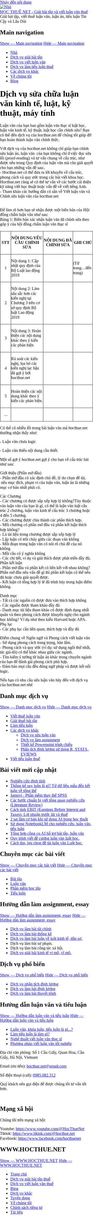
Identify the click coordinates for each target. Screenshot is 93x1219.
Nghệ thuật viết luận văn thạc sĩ (36, 1039)
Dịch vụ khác (21, 1193)
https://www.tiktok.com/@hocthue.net (44, 1133)
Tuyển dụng (20, 1198)
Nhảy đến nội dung (16, 2)
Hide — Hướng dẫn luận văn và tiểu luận (41, 1017)
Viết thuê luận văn (25, 716)
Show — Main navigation (21, 43)
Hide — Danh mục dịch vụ (69, 707)
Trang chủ (18, 1174)
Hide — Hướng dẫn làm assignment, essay (43, 917)
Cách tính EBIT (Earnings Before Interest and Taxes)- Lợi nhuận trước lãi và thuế (47, 811)
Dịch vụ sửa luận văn (38, 735)
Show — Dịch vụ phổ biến (22, 975)
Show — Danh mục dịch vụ (23, 707)
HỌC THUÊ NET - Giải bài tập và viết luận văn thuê (44, 12)
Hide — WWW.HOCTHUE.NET (36, 1162)
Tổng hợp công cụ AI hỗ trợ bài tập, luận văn (47, 833)
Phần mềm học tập (25, 888)
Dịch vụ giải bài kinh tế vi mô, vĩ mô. (40, 952)
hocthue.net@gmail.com (46, 1066)
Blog (14, 81)
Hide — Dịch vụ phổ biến (66, 975)
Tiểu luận (18, 893)
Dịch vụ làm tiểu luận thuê (31, 66)
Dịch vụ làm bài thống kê (31, 934)
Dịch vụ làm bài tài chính (30, 929)
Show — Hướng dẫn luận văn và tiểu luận (34, 1015)
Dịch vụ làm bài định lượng (32, 988)
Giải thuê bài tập (23, 721)
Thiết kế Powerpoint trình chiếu (46, 744)
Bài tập (16, 879)
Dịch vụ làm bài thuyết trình (33, 993)
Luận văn (18, 883)
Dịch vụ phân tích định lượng (34, 984)
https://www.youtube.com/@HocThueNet (50, 1129)
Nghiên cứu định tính (27, 781)
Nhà (13, 52)
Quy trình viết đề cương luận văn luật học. (44, 838)
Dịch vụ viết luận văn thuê (31, 1183)
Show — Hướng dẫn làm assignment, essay (35, 915)
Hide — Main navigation (63, 43)
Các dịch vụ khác (24, 71)
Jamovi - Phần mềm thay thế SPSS (38, 795)
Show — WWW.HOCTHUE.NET (29, 1160)
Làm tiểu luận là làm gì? (30, 1034)
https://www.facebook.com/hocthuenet (49, 1138)
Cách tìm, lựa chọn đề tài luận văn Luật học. (46, 843)
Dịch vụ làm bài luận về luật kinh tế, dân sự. (46, 938)
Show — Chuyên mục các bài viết (28, 865)
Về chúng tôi (21, 76)
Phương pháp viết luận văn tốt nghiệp (41, 1043)
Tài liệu (16, 1212)
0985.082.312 (44, 1075)
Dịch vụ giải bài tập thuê (30, 1179)
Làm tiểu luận (21, 725)
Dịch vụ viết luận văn (27, 62)
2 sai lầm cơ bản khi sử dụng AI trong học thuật (49, 819)
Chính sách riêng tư (26, 1207)
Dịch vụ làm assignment (40, 740)
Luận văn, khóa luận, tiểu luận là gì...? (41, 1029)
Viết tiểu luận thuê (25, 759)
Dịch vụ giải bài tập (26, 57)
